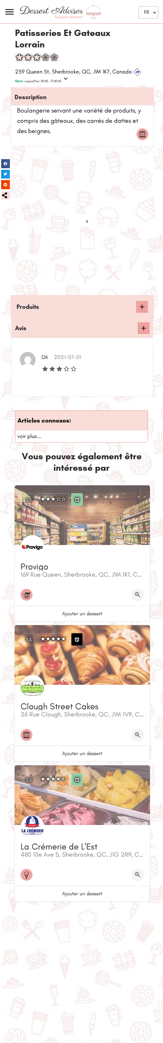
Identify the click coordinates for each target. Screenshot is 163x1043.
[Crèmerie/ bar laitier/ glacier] (28, 875)
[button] (5, 195)
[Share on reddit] (5, 184)
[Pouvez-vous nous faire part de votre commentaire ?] (144, 328)
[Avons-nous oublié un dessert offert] (142, 307)
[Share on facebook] (5, 163)
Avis (21, 328)
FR (146, 12)
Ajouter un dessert (82, 613)
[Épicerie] (28, 595)
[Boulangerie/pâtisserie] (144, 134)
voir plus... (29, 436)
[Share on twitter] (5, 174)
